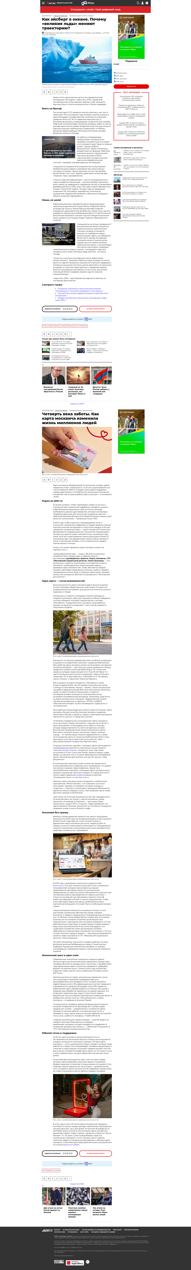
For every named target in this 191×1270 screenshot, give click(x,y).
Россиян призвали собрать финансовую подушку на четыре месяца (133, 215)
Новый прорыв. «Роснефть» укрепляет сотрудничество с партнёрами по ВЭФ (61, 350)
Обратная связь (59, 1232)
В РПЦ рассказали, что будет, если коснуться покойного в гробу (134, 193)
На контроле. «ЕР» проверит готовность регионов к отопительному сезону (131, 98)
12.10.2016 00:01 (47, 16)
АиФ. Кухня (120, 81)
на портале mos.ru (80, 777)
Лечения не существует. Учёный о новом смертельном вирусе (134, 158)
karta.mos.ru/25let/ (71, 1145)
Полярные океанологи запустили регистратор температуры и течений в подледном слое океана (78, 290)
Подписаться (131, 86)
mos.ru (64, 550)
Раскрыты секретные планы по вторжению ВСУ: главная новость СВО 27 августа (131, 107)
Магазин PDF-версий (131, 1230)
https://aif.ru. (60, 1252)
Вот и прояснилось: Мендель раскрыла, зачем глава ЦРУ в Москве (135, 185)
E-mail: (116, 64)
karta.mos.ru (58, 886)
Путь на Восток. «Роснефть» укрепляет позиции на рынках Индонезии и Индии (62, 343)
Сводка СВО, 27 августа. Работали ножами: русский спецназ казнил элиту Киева (131, 134)
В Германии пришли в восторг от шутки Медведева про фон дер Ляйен (135, 207)
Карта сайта (84, 1232)
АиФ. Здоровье (121, 79)
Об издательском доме (71, 1230)
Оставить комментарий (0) (95, 309)
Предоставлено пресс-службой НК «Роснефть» (58, 87)
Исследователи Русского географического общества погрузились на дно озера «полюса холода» (61, 358)
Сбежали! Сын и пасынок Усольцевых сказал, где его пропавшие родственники (136, 152)
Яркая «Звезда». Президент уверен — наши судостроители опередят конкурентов (97, 350)
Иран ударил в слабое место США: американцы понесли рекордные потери (131, 116)
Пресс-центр (117, 1230)
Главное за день (121, 73)
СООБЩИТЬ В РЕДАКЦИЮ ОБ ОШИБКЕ (103, 1232)
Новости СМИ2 (77, 404)
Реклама (57, 1230)
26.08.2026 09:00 (47, 410)
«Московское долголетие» (65, 750)
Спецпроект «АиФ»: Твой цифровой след (95, 9)
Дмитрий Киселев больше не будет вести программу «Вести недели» (134, 200)
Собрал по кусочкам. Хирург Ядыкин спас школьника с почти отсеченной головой (136, 167)
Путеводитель (73, 1232)
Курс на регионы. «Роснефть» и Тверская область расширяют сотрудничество (97, 343)
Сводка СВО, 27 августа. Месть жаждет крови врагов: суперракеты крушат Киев (131, 125)
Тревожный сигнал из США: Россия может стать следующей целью (134, 178)
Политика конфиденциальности (63, 1255)
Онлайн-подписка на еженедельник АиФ (96, 1230)
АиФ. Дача (119, 76)
